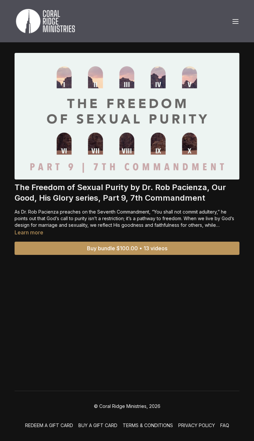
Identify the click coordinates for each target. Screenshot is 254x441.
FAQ (224, 425)
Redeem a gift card (49, 425)
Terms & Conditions (148, 425)
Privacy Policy (196, 425)
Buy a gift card (97, 425)
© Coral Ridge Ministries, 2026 (127, 406)
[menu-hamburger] (235, 21)
